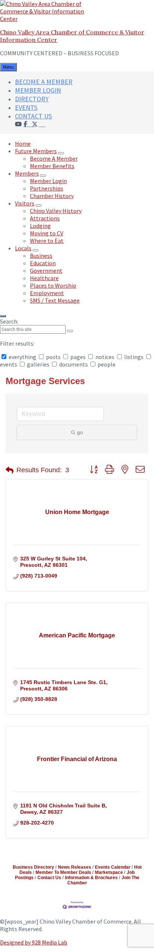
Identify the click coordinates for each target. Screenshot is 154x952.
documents (73, 364)
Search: (9, 321)
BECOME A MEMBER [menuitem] (44, 81)
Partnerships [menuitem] (46, 188)
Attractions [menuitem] (45, 218)
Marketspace (109, 872)
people (106, 364)
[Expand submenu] (61, 153)
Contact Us (49, 877)
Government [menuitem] (46, 270)
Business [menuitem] (41, 255)
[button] (9, 470)
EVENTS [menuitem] (26, 107)
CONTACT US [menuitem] (33, 116)
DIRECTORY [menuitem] (32, 99)
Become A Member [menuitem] (54, 158)
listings (134, 357)
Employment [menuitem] (47, 293)
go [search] (80, 432)
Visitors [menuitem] (24, 203)
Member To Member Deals (63, 872)
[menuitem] (42, 123)
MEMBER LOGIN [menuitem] (38, 90)
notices (105, 357)
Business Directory (33, 867)
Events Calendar (112, 867)
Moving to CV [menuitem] (46, 233)
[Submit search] (70, 331)
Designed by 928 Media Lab (33, 942)
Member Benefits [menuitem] (52, 166)
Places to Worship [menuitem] (53, 285)
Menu (8, 67)
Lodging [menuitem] (40, 225)
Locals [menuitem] (23, 248)
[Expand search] (3, 316)
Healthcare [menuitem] (44, 278)
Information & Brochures (91, 877)
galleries (38, 364)
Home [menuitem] (23, 143)
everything (22, 357)
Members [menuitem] (27, 173)
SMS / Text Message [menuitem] (55, 300)
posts (53, 357)
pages (78, 357)
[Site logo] (46, 18)
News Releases (74, 867)
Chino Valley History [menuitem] (55, 210)
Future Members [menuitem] (36, 151)
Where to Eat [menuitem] (47, 240)
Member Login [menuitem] (48, 181)
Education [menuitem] (43, 263)
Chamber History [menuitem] (52, 196)
